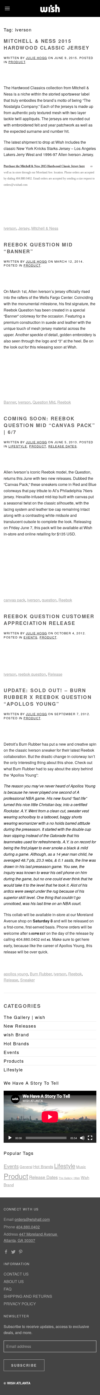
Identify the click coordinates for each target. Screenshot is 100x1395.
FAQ (7, 1289)
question (49, 600)
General (26, 1166)
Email (9, 1219)
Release (55, 674)
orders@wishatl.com (32, 1219)
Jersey (23, 228)
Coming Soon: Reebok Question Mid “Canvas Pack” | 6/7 (49, 425)
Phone (9, 1227)
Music (81, 1166)
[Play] (10, 1137)
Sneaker (27, 980)
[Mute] (82, 1137)
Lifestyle (17, 446)
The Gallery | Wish (69, 1178)
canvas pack (14, 600)
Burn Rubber (41, 974)
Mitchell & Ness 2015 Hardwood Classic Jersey (47, 44)
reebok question (32, 674)
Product (16, 62)
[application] (50, 1117)
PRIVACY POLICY (20, 1303)
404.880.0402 (28, 1227)
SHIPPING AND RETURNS (28, 1296)
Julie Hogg (36, 58)
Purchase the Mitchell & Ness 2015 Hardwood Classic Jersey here (44, 166)
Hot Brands (43, 1166)
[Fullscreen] (90, 1137)
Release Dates (62, 446)
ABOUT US (14, 1281)
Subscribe (24, 1365)
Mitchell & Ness (44, 228)
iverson (10, 228)
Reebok (64, 402)
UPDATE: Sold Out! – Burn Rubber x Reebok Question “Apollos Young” (48, 697)
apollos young (16, 974)
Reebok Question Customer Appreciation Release (49, 619)
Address (11, 1234)
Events (30, 637)
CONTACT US (16, 1274)
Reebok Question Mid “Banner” (38, 248)
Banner (10, 402)
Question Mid (44, 402)
